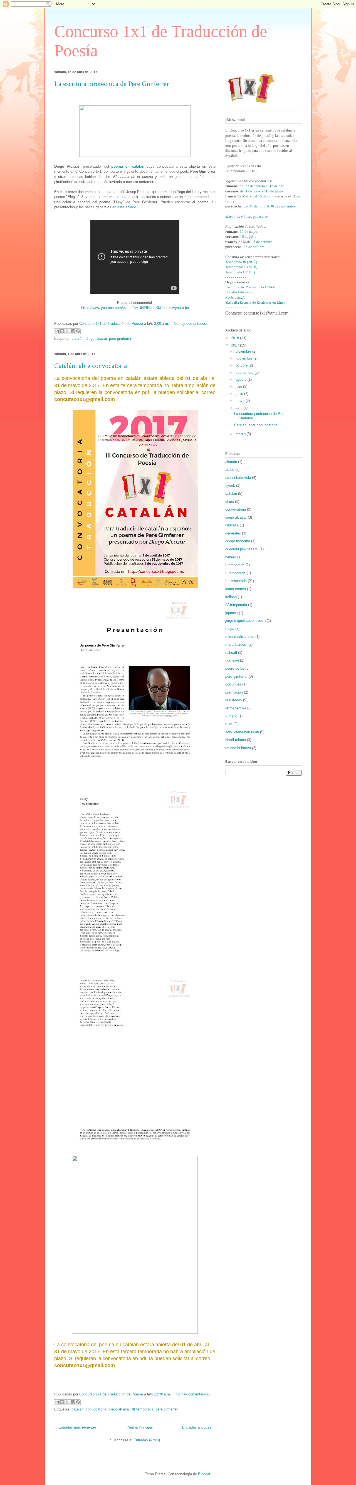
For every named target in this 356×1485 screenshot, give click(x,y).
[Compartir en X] (67, 331)
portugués (233, 684)
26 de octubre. (254, 247)
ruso (228, 724)
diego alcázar (96, 338)
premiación (234, 692)
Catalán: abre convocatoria (90, 365)
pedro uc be (234, 668)
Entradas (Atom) (147, 1440)
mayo (241, 401)
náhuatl (231, 652)
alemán (231, 462)
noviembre (244, 358)
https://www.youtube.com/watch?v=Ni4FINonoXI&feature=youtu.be (135, 308)
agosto (242, 379)
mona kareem (236, 644)
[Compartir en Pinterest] (78, 331)
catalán (77, 338)
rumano (231, 716)
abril (239, 407)
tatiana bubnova (238, 748)
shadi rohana (235, 740)
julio (239, 386)
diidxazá (232, 525)
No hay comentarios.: (191, 323)
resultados (233, 700)
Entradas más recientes (77, 1427)
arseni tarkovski (238, 478)
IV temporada (236, 605)
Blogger (204, 1474)
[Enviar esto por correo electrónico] (57, 331)
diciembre (244, 351)
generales (233, 533)
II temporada (235, 573)
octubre (242, 365)
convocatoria (96, 1409)
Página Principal (140, 1427)
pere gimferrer (120, 338)
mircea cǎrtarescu (239, 637)
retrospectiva (235, 708)
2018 (235, 338)
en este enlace (124, 207)
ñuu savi (232, 660)
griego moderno (237, 541)
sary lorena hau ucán (242, 732)
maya (229, 629)
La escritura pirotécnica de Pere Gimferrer (111, 83)
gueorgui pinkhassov (241, 549)
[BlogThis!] (62, 331)
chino (229, 501)
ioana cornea (235, 589)
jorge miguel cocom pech (245, 620)
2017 (235, 345)
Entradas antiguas (196, 1427)
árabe (229, 469)
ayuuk (230, 485)
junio (240, 394)
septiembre (245, 372)
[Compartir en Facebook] (72, 331)
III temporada (142, 1409)
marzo (241, 434)
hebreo (230, 557)
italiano (231, 597)
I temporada (234, 565)
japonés (231, 613)
